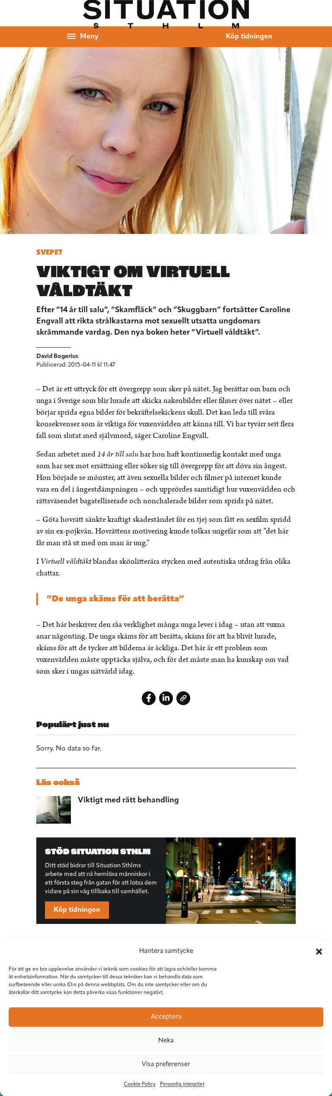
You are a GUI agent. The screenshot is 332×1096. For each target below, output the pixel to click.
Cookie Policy (140, 1084)
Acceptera (166, 1017)
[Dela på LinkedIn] (166, 698)
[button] (319, 951)
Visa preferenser (166, 1064)
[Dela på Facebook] (149, 698)
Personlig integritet (182, 1084)
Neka (166, 1041)
